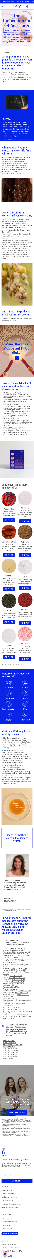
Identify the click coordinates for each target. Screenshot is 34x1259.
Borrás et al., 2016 (21, 991)
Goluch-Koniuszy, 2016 (17, 976)
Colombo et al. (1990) (10, 956)
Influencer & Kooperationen (11, 1204)
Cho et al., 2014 (21, 969)
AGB (3, 1218)
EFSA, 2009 (25, 954)
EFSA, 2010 (12, 997)
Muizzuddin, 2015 (9, 984)
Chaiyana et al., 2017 (17, 949)
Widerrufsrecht (7, 1228)
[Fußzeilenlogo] (4, 1152)
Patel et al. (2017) (14, 954)
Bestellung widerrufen (10, 1233)
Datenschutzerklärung (9, 1221)
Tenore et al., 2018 (24, 989)
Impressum (6, 1225)
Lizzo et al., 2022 (16, 974)
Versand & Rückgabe (9, 1193)
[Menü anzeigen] (2, 6)
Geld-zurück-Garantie (9, 1197)
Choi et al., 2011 (22, 952)
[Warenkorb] (31, 6)
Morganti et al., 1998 (18, 971)
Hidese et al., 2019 (17, 980)
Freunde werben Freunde (10, 1207)
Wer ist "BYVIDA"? (8, 1200)
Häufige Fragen (7, 1190)
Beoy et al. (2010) (16, 1015)
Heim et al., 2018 (9, 969)
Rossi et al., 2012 (9, 995)
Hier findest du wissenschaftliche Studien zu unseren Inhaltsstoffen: (17, 941)
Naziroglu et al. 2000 (10, 1004)
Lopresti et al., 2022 (14, 999)
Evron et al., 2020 (23, 993)
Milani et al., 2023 (18, 978)
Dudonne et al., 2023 (17, 960)
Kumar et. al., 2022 (10, 952)
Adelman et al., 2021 (18, 1008)
